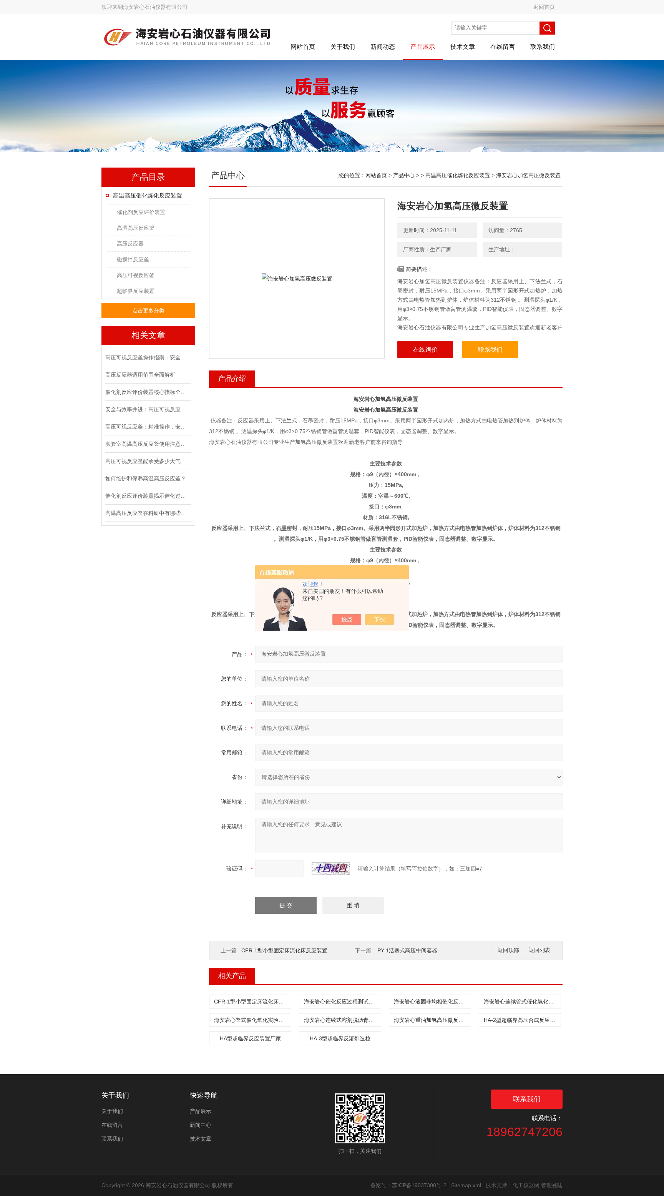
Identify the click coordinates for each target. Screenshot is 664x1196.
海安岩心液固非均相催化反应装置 (432, 1001)
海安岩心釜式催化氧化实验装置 (251, 1020)
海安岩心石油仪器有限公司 (155, 7)
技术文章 (462, 46)
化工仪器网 (526, 1185)
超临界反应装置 (135, 291)
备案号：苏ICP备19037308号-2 (408, 1185)
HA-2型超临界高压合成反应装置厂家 (522, 1020)
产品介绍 (232, 378)
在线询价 (425, 349)
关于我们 (342, 46)
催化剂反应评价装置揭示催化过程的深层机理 (147, 496)
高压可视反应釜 (135, 275)
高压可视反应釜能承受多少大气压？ (147, 461)
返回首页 (544, 7)
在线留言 (502, 46)
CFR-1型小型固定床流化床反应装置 (284, 950)
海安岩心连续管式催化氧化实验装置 (522, 1001)
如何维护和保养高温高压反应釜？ (145, 478)
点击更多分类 (148, 310)
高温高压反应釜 (135, 228)
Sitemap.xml (466, 1185)
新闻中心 (200, 1125)
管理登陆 (552, 1185)
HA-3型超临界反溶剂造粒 (340, 1038)
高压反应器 (130, 244)
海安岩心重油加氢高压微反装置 (431, 1020)
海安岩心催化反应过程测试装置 (341, 1001)
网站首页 (302, 46)
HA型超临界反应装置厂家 (250, 1038)
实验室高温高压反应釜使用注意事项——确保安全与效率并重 (147, 444)
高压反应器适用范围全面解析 (140, 375)
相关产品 (232, 976)
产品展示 (422, 46)
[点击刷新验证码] (331, 868)
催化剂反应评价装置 (141, 212)
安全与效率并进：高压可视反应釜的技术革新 (147, 409)
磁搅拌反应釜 (133, 259)
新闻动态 (382, 46)
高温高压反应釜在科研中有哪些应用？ (147, 513)
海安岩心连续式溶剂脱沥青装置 (341, 1020)
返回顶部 (508, 950)
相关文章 (148, 335)
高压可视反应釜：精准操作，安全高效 (147, 427)
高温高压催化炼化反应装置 (147, 195)
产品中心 (404, 175)
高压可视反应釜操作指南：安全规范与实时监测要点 (147, 357)
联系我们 (542, 46)
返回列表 (539, 950)
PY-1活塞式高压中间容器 (407, 950)
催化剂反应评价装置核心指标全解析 (147, 392)
